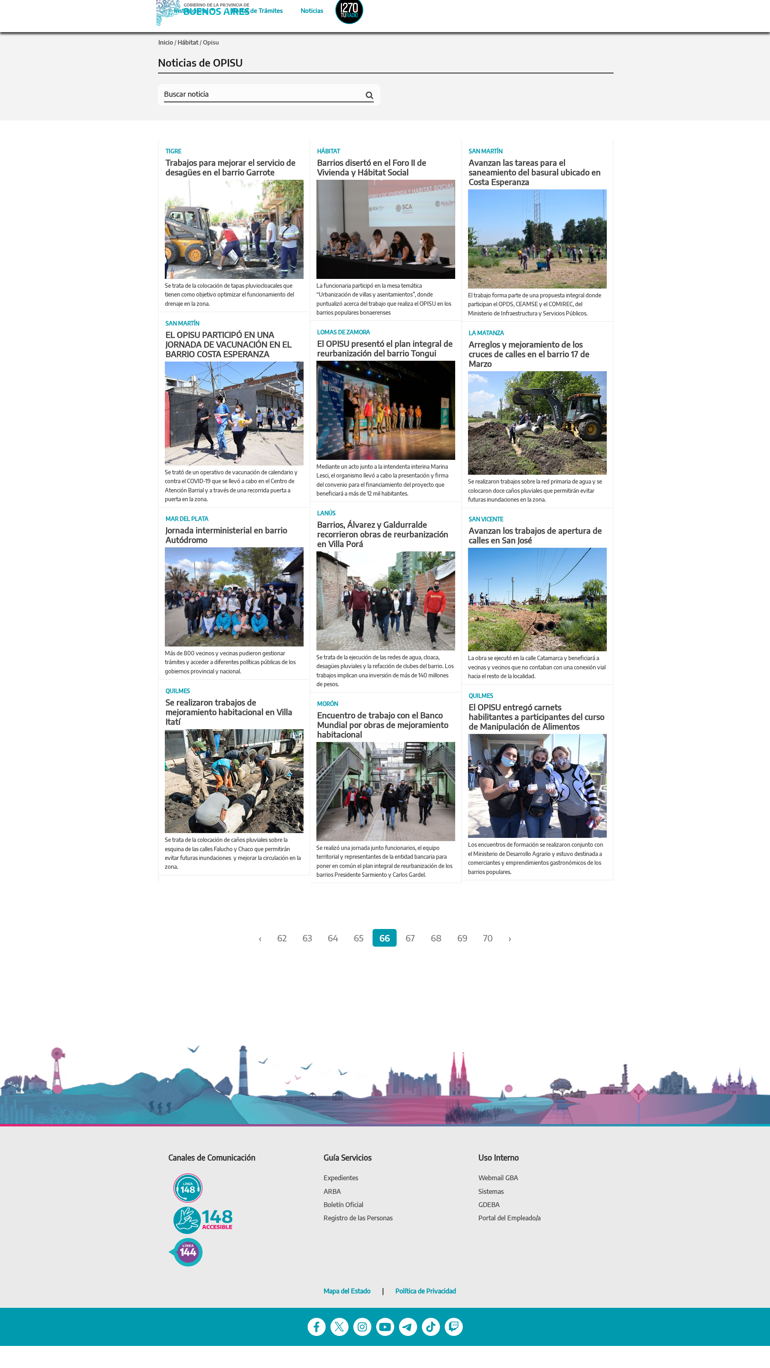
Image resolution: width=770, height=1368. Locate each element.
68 (436, 937)
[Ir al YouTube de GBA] (385, 1326)
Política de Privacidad (425, 1291)
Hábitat (188, 42)
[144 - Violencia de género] (185, 1251)
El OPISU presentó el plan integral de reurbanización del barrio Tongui (385, 348)
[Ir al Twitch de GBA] (454, 1326)
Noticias (305, 9)
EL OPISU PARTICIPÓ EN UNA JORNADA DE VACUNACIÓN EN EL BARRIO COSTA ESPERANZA (229, 344)
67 (410, 937)
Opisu (211, 42)
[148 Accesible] (200, 1219)
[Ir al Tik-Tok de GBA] (431, 1326)
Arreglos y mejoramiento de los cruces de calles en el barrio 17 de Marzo (529, 353)
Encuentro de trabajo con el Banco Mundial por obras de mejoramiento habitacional (382, 724)
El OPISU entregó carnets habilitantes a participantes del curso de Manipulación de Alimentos (536, 716)
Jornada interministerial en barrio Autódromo (226, 535)
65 (359, 937)
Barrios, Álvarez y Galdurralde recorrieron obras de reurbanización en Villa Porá (382, 534)
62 (282, 937)
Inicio (165, 42)
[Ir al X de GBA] (339, 1326)
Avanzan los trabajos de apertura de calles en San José (535, 535)
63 (307, 937)
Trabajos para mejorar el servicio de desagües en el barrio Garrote (231, 167)
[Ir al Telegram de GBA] (408, 1326)
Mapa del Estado (347, 1291)
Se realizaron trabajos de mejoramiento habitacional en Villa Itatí (229, 711)
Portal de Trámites (253, 9)
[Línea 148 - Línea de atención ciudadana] (185, 1187)
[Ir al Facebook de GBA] (317, 1326)
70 (488, 937)
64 (333, 937)
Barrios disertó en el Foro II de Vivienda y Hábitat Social (371, 167)
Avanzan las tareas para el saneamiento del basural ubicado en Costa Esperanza (535, 172)
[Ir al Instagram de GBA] (362, 1326)
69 (462, 937)
